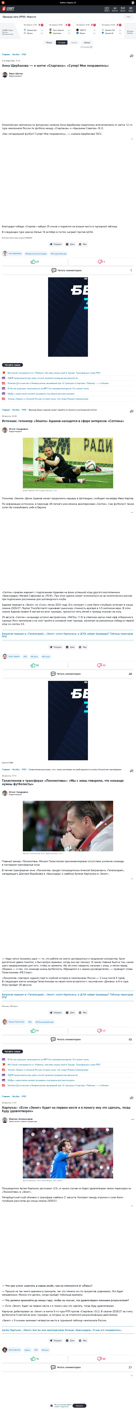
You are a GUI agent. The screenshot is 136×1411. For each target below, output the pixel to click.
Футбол (16, 54)
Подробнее (64, 1407)
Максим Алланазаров (21, 1119)
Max (85, 244)
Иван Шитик (16, 73)
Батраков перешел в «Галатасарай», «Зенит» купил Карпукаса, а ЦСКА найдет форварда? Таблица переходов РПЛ (67, 635)
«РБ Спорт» (14, 1006)
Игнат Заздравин (18, 429)
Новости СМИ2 (7, 763)
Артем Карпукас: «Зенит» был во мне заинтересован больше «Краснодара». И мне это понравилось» (62, 1330)
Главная (6, 54)
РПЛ (24, 54)
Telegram (57, 244)
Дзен (72, 244)
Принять (79, 1406)
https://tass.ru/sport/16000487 (21, 238)
